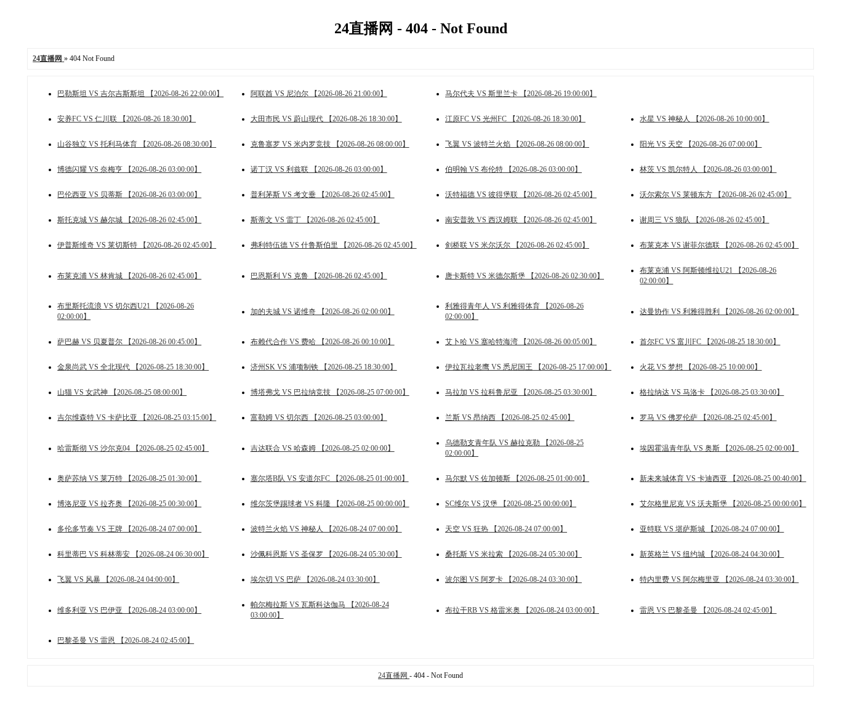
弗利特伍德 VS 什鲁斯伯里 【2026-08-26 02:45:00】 (334, 245)
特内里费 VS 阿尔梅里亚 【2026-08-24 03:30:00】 (719, 579)
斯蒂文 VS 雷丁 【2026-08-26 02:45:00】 (315, 220)
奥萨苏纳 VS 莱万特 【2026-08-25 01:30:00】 (129, 478)
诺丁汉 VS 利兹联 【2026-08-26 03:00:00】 (319, 169)
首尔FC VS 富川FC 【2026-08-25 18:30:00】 (710, 341)
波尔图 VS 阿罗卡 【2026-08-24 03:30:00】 (513, 579)
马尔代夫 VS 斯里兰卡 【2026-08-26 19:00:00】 (521, 93)
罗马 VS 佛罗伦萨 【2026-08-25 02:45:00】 (708, 417)
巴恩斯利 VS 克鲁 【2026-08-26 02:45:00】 (319, 276)
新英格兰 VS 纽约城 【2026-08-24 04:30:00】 (712, 554)
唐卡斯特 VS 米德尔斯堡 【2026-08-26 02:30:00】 (524, 276)
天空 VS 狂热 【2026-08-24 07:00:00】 (506, 529)
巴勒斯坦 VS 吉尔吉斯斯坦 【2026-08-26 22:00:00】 (140, 93)
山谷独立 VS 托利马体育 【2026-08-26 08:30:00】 (136, 144)
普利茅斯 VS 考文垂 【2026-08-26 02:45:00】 (323, 194)
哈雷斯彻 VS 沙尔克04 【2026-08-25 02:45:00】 (133, 448)
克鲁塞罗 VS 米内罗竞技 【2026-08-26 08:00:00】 (330, 144)
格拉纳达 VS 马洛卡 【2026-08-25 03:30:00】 (712, 392)
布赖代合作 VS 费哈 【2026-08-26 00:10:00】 (323, 341)
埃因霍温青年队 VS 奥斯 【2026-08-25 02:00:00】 (719, 448)
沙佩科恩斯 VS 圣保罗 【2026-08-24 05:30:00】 (326, 554)
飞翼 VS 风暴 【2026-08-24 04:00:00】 (118, 579)
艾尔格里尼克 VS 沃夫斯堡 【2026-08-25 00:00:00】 (723, 503)
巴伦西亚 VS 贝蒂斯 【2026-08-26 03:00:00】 (129, 194)
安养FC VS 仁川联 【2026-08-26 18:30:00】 (126, 119)
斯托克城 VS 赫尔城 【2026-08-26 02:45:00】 (129, 220)
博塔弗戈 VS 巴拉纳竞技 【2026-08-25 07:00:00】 (330, 392)
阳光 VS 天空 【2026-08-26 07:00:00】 (701, 144)
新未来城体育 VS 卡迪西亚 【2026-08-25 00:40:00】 (723, 478)
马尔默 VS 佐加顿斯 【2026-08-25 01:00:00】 (517, 478)
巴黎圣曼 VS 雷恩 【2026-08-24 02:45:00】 (125, 640)
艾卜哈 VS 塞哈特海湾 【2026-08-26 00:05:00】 (521, 341)
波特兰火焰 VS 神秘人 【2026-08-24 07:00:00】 (326, 529)
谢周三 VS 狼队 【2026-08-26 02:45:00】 (704, 220)
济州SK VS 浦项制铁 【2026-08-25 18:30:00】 (324, 367)
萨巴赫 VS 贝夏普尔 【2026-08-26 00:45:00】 (129, 341)
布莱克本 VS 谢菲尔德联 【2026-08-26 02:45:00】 (719, 245)
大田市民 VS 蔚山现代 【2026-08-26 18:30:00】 (326, 119)
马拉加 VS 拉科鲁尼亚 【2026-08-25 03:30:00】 (521, 392)
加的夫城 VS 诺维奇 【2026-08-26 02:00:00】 (323, 311)
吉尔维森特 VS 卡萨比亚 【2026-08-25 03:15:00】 (136, 417)
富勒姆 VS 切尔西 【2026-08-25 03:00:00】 (319, 417)
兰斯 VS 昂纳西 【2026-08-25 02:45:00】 (509, 417)
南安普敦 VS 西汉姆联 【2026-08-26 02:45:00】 (521, 220)
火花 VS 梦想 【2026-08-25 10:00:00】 (701, 367)
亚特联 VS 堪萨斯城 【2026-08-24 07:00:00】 (712, 529)
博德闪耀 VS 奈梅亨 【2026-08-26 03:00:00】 (129, 169)
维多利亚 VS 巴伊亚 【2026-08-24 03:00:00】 (129, 610)
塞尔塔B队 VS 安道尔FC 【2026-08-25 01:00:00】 (330, 478)
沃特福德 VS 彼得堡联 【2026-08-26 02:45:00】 (521, 194)
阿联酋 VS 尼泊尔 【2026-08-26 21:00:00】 (319, 93)
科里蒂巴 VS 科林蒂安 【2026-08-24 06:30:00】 (133, 554)
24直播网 (393, 675)
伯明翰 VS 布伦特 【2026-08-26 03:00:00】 (513, 169)
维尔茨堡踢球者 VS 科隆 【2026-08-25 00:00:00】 (330, 503)
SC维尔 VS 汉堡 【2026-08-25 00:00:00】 (510, 503)
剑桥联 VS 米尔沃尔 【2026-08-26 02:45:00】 (517, 245)
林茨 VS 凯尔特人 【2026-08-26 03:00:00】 (708, 169)
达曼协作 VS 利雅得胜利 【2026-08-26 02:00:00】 (719, 311)
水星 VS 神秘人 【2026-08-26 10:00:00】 (704, 119)
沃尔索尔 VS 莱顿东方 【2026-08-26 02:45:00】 (715, 194)
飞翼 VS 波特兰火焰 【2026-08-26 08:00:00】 (517, 144)
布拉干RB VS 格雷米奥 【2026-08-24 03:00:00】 (522, 610)
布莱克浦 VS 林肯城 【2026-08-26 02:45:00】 (129, 276)
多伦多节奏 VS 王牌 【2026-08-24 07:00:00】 (129, 529)
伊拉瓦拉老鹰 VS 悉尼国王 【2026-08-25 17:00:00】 (528, 367)
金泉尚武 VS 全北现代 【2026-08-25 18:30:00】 (133, 367)
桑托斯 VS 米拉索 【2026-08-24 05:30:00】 (513, 554)
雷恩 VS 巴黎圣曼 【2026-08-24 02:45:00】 (708, 610)
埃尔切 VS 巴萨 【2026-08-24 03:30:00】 (315, 579)
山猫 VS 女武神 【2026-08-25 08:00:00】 (122, 392)
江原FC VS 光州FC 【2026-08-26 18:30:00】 (515, 119)
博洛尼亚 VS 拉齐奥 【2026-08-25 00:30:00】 (129, 503)
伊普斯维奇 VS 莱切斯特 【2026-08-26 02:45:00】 (136, 245)
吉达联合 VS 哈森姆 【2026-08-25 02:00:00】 (323, 448)
